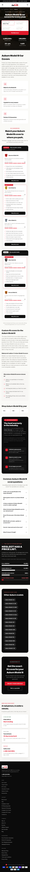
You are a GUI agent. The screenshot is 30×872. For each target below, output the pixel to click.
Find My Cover (15, 32)
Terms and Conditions (6, 857)
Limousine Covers (5, 789)
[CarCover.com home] (15, 4)
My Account (4, 799)
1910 (6, 411)
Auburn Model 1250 (10, 629)
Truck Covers (5, 784)
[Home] (2, 9)
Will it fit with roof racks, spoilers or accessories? (15, 521)
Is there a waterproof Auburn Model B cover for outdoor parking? (15, 504)
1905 (24, 411)
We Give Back (5, 829)
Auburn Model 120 (9, 622)
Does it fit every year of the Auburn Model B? (15, 516)
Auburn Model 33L (9, 637)
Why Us (3, 821)
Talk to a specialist (15, 688)
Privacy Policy (4, 859)
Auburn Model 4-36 (10, 648)
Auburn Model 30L (9, 633)
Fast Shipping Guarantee (7, 842)
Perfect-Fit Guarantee (6, 840)
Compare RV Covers (6, 812)
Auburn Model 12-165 (10, 618)
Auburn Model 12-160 (10, 603)
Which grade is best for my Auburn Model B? (15, 498)
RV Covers (4, 786)
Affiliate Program (5, 827)
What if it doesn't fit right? (15, 532)
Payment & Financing (6, 808)
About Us (4, 823)
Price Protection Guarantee (7, 838)
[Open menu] (2, 4)
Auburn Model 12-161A (11, 614)
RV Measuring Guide (6, 806)
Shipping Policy (5, 855)
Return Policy (4, 852)
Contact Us (4, 814)
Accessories (4, 793)
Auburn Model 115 (9, 599)
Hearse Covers (5, 791)
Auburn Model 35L (9, 644)
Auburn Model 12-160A (11, 607)
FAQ (2, 801)
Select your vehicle (15, 683)
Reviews (3, 825)
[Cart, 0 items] (27, 4)
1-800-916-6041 (6, 774)
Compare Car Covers (6, 810)
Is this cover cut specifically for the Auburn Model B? (15, 492)
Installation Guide (5, 803)
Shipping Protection (6, 844)
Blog (2, 831)
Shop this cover (15, 180)
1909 (15, 411)
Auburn (11, 9)
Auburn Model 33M (10, 640)
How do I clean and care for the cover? (15, 527)
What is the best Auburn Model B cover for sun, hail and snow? (15, 510)
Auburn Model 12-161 (10, 611)
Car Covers (6, 9)
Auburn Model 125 (9, 625)
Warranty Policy (5, 850)
